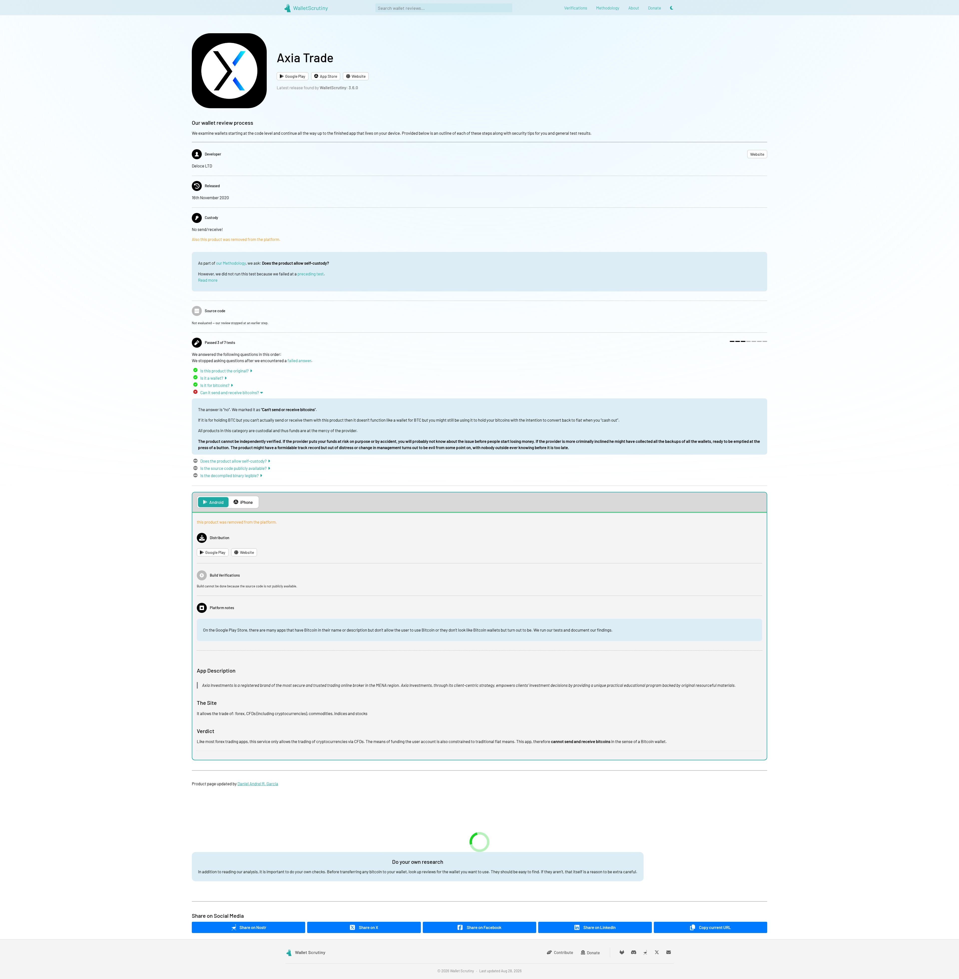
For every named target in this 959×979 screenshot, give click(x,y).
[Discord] (634, 952)
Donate (593, 952)
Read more (208, 279)
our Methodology (231, 262)
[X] (657, 952)
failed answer (299, 360)
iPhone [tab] (246, 502)
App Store (328, 76)
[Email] (669, 952)
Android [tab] (216, 502)
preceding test (310, 273)
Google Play (295, 76)
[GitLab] (622, 952)
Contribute (563, 952)
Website (359, 76)
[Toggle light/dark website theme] (671, 7)
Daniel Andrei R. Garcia (258, 783)
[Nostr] (645, 952)
